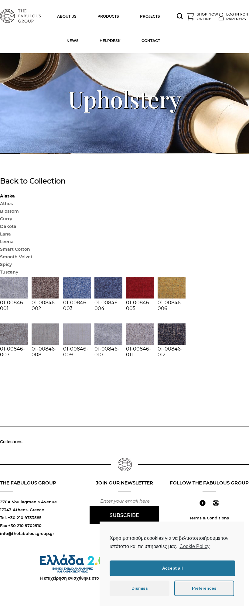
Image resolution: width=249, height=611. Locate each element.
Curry (6, 219)
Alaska (7, 196)
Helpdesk (110, 40)
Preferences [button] (204, 588)
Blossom (9, 211)
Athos (6, 203)
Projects (150, 16)
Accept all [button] (172, 568)
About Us (67, 16)
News (73, 40)
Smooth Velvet (16, 257)
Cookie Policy (194, 546)
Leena (7, 241)
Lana (5, 234)
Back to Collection (33, 181)
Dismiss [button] (139, 588)
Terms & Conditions (209, 517)
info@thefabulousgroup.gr (27, 533)
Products (108, 16)
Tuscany (9, 272)
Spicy (6, 264)
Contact (151, 40)
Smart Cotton (15, 249)
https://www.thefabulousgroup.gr (21, 15)
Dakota (8, 226)
